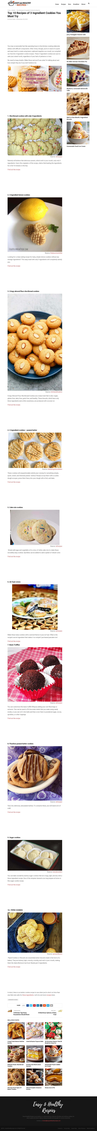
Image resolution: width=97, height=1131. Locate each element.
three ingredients (28, 995)
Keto (69, 4)
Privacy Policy (67, 1128)
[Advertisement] (35, 33)
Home (57, 4)
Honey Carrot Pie (50, 1087)
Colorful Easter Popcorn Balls (34, 1041)
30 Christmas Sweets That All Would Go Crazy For (53, 1042)
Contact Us (60, 1128)
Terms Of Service (81, 1128)
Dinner (83, 4)
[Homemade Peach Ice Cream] (78, 133)
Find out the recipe (14, 169)
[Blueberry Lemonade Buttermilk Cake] (78, 75)
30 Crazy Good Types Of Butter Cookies (14, 1088)
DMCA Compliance (91, 1128)
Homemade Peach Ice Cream (76, 146)
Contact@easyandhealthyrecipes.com (51, 1120)
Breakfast (76, 4)
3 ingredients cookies (13, 999)
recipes (49, 995)
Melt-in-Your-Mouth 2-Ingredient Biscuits (77, 118)
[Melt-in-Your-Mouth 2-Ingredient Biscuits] (78, 104)
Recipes (63, 4)
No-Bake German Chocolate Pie (77, 61)
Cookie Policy (74, 1128)
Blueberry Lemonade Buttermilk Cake (77, 89)
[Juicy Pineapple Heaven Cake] (78, 21)
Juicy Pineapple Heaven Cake (76, 34)
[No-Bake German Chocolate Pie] (78, 48)
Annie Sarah (12, 19)
